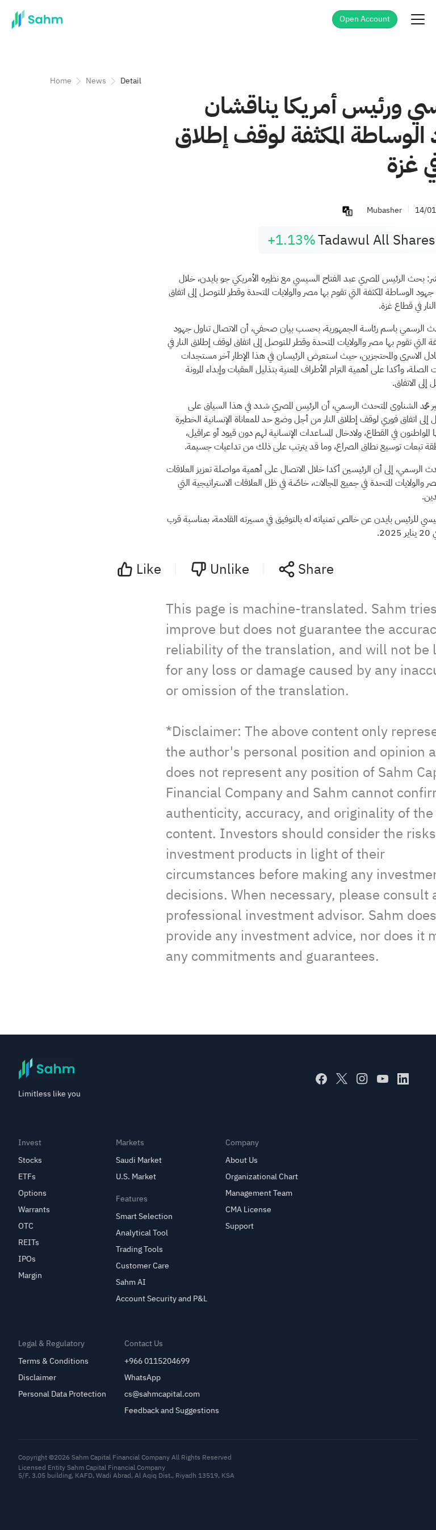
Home (61, 81)
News (96, 81)
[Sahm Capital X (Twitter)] (341, 1079)
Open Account (364, 19)
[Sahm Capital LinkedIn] (403, 1079)
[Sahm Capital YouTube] (382, 1079)
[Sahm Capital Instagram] (362, 1079)
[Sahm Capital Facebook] (321, 1079)
